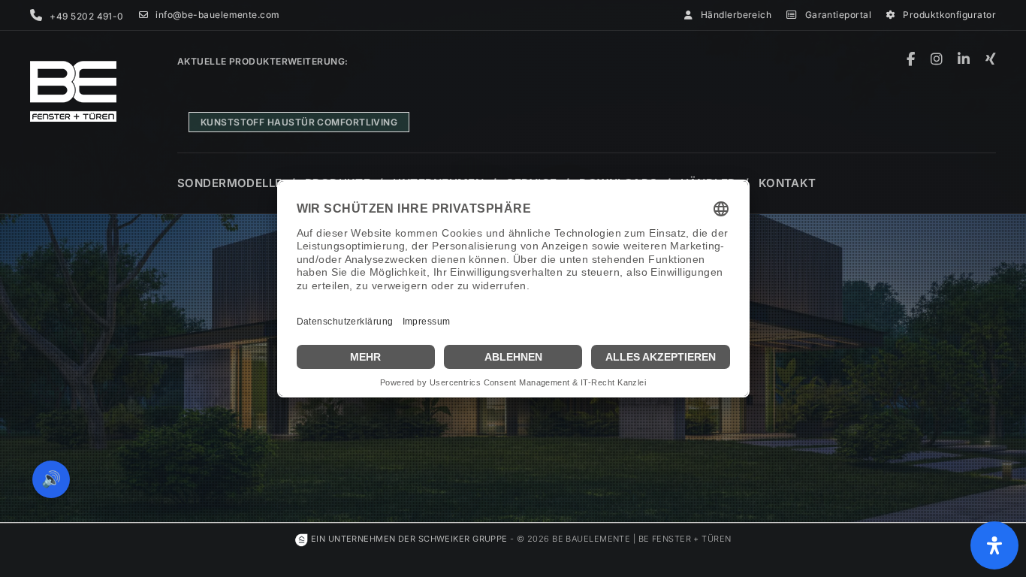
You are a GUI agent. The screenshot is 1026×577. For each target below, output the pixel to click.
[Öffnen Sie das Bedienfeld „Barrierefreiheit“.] (994, 545)
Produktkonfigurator (949, 14)
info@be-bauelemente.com (217, 14)
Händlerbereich (736, 14)
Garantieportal (838, 14)
